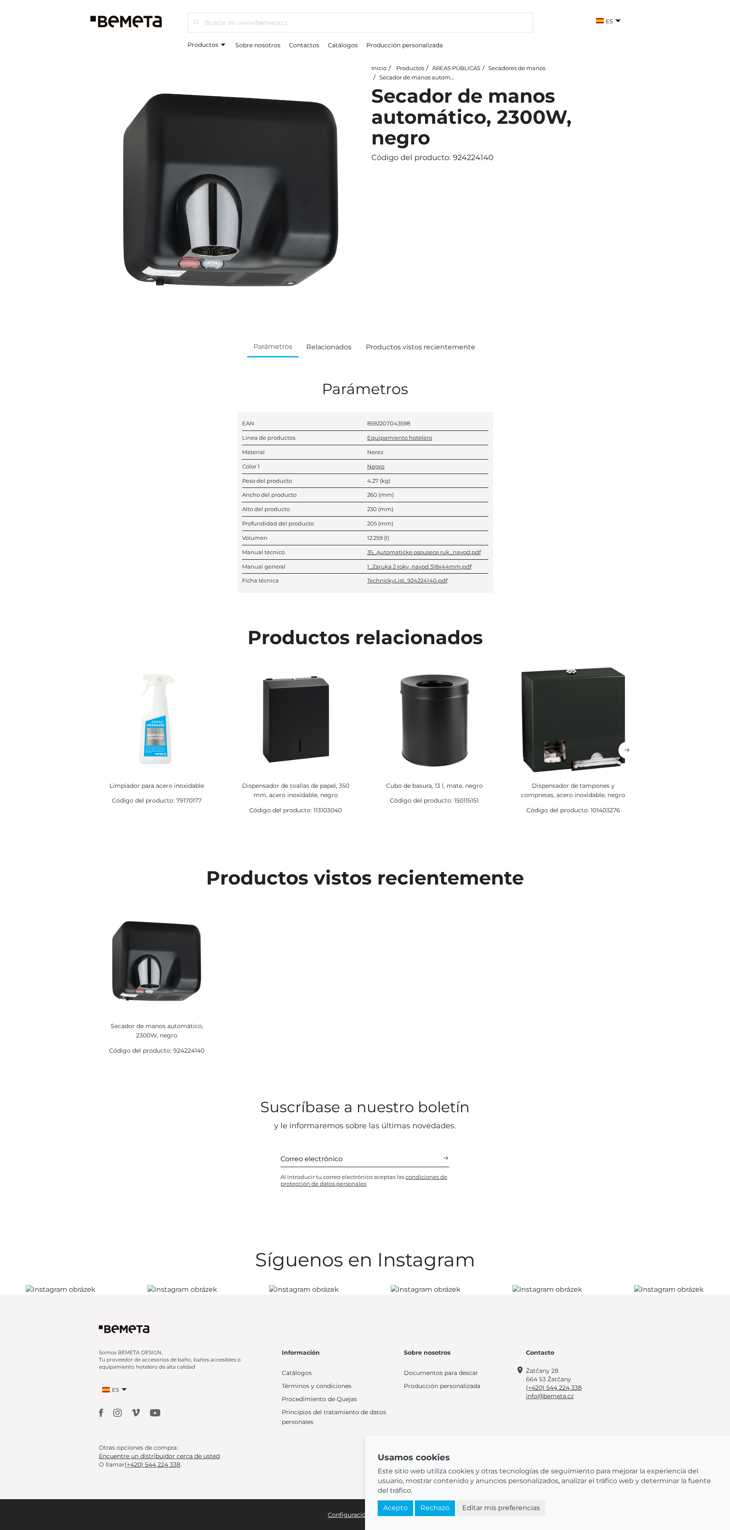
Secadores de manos (516, 68)
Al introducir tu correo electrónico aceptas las (364, 1180)
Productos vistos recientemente (420, 347)
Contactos (304, 45)
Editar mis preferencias (501, 1508)
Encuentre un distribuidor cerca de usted (159, 1456)
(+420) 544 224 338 (554, 1387)
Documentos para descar (441, 1373)
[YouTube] (155, 1412)
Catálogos (343, 45)
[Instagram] (118, 1412)
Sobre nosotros (258, 45)
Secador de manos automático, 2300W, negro (442, 77)
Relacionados (328, 347)
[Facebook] (102, 1412)
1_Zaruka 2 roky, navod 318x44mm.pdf (419, 566)
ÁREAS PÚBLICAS (456, 68)
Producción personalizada (404, 45)
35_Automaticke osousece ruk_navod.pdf (424, 552)
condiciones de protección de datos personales (364, 1180)
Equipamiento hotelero (399, 437)
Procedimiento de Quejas (319, 1399)
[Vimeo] (137, 1412)
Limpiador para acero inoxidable (156, 786)
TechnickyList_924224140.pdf (407, 580)
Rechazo (434, 1508)
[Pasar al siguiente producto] (626, 750)
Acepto (395, 1508)
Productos (204, 45)
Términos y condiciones (316, 1386)
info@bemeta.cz (550, 1396)
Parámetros (272, 347)
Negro (375, 466)
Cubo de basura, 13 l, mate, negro (434, 786)
